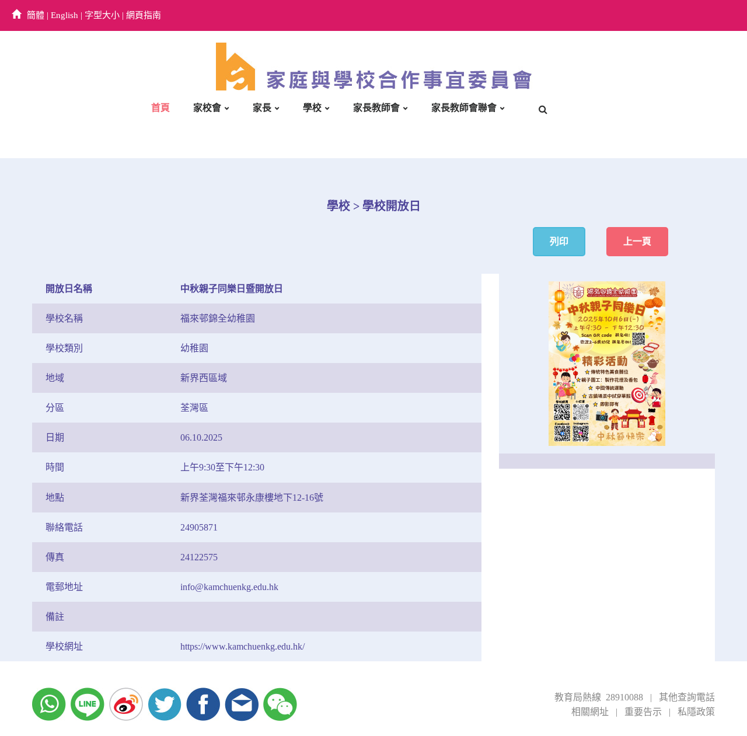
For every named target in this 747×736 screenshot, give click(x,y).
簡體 (35, 15)
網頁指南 (143, 15)
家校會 (207, 107)
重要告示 (643, 712)
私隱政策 (696, 712)
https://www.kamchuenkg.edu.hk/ (242, 646)
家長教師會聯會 (464, 107)
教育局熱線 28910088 (598, 697)
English (64, 15)
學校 (312, 107)
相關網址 (590, 712)
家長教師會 (376, 107)
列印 (559, 241)
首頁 (160, 107)
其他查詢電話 (687, 697)
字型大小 (102, 15)
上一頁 (637, 241)
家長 (262, 107)
